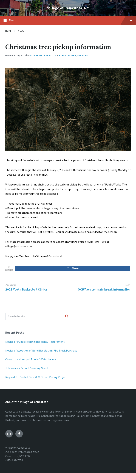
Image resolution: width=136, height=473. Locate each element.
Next (127, 284)
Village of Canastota (42, 55)
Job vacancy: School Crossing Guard (26, 368)
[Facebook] (19, 433)
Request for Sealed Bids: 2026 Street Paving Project (36, 377)
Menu (12, 20)
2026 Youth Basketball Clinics (26, 289)
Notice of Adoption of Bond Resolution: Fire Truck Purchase (41, 350)
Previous (10, 284)
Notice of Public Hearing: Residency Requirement (35, 341)
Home (8, 30)
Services (82, 55)
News (21, 30)
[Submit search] (66, 316)
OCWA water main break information (104, 289)
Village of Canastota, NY (68, 8)
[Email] (9, 433)
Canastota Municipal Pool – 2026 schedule (30, 359)
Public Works (67, 55)
